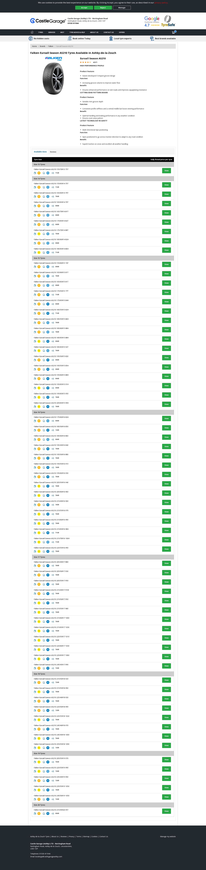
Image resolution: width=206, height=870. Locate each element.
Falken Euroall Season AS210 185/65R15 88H (51, 337)
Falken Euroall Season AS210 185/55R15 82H (51, 309)
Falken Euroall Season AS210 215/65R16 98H (51, 529)
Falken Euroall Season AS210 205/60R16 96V (51, 492)
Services (51, 32)
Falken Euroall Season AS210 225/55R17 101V (51, 636)
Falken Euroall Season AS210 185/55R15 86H (51, 319)
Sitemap (86, 836)
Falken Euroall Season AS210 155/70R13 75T (51, 169)
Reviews (53, 152)
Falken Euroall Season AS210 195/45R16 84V (51, 445)
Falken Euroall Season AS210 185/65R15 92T (51, 347)
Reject (103, 7)
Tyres (40, 32)
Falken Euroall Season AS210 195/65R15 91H (51, 384)
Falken (50, 46)
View (167, 170)
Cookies (94, 836)
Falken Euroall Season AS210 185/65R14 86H (51, 249)
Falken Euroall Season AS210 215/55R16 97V (51, 510)
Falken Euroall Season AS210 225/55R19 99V (51, 767)
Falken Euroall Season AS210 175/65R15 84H (51, 300)
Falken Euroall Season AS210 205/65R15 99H (51, 403)
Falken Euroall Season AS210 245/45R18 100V (51, 735)
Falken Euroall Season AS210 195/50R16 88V (51, 454)
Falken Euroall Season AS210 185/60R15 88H (51, 328)
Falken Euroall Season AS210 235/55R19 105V (51, 786)
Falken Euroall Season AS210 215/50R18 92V (51, 679)
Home (34, 46)
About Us (94, 32)
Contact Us (109, 32)
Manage (121, 7)
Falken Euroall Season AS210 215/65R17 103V (51, 627)
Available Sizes (40, 152)
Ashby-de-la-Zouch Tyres (40, 836)
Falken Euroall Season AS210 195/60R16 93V (51, 473)
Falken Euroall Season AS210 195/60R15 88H (51, 375)
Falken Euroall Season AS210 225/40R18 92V (51, 697)
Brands (42, 46)
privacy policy (160, 2)
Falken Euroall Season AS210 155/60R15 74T (51, 263)
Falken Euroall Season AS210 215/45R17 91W (51, 590)
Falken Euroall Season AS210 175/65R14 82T (51, 221)
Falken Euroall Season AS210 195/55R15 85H (51, 365)
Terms (78, 836)
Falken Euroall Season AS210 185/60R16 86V (51, 436)
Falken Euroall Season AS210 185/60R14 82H (51, 239)
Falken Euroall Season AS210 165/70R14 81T (51, 211)
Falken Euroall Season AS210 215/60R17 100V (51, 618)
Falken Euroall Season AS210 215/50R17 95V (51, 599)
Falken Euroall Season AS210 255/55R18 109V (51, 744)
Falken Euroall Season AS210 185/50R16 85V (51, 426)
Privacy (71, 836)
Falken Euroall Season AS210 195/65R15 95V (51, 393)
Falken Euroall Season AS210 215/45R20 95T (51, 810)
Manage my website (168, 836)
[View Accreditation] (168, 21)
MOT (62, 32)
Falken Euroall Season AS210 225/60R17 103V (51, 646)
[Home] (32, 32)
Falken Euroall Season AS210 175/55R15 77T (51, 291)
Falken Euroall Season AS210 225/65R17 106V (51, 655)
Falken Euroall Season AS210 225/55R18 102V (51, 716)
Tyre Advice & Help (77, 32)
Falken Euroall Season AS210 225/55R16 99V (51, 548)
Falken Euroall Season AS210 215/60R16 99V (51, 520)
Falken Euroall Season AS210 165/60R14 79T (51, 193)
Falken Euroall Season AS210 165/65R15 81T (51, 282)
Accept (84, 7)
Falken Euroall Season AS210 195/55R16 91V (51, 464)
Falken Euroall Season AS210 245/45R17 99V (51, 664)
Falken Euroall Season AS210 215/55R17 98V (51, 608)
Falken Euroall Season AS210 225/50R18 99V (51, 707)
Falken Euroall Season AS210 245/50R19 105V (51, 795)
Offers (122, 32)
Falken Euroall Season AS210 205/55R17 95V (51, 580)
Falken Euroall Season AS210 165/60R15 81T (51, 272)
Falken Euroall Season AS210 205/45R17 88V (51, 562)
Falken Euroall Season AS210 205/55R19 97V (51, 758)
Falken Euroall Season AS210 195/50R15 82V (51, 356)
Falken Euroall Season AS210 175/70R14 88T (51, 230)
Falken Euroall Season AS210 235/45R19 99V (51, 777)
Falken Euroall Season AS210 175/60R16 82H (51, 417)
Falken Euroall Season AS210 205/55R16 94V (51, 482)
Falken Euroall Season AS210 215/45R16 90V (51, 501)
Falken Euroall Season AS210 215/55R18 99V (51, 688)
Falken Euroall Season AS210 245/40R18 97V (51, 725)
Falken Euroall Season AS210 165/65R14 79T (51, 202)
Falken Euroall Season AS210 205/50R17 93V (51, 571)
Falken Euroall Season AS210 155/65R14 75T (51, 183)
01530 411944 (73, 23)
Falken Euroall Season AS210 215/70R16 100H (52, 538)
